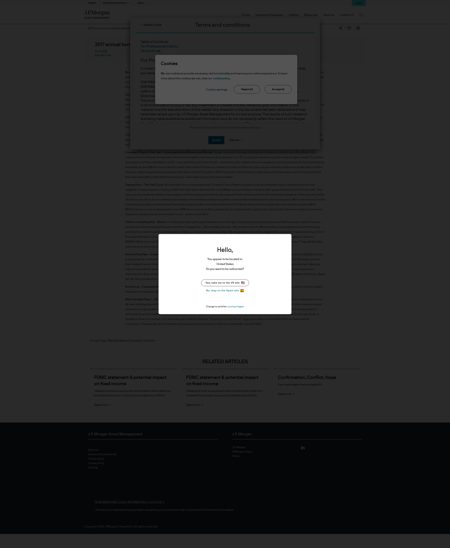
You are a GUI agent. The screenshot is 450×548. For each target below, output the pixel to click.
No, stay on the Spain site (222, 290)
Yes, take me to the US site (222, 283)
